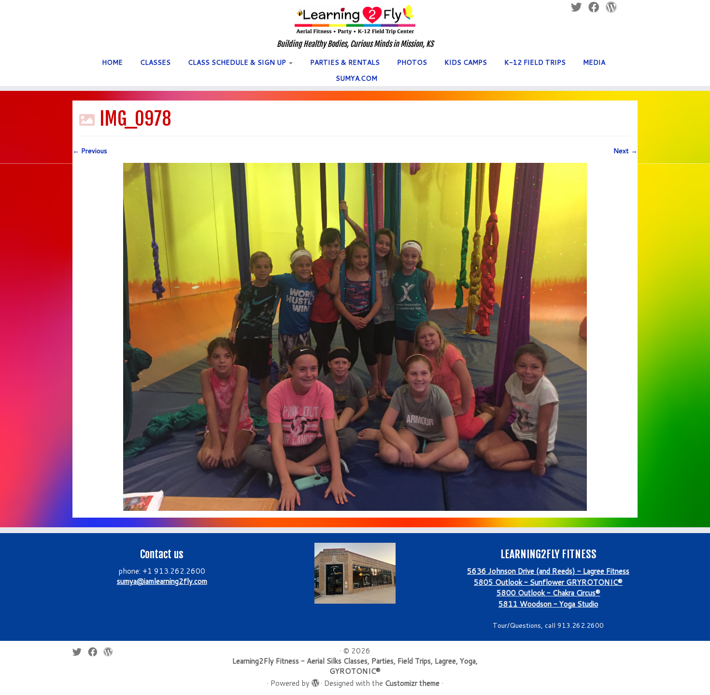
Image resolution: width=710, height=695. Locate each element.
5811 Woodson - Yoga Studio (548, 604)
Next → (625, 151)
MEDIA (594, 62)
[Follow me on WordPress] (111, 652)
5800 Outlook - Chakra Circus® (548, 593)
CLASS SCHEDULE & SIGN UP (238, 62)
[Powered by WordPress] (315, 681)
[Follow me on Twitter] (80, 652)
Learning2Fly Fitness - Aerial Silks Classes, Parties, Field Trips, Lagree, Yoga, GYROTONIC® (355, 666)
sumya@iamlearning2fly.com (162, 581)
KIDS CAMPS (465, 62)
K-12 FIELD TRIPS (535, 62)
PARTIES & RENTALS (345, 62)
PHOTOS (412, 62)
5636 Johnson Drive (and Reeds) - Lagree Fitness (548, 571)
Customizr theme (412, 683)
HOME (112, 62)
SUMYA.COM (356, 78)
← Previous (89, 151)
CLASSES (155, 62)
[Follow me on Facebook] (95, 652)
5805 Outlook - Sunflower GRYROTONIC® (548, 582)
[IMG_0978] (355, 336)
